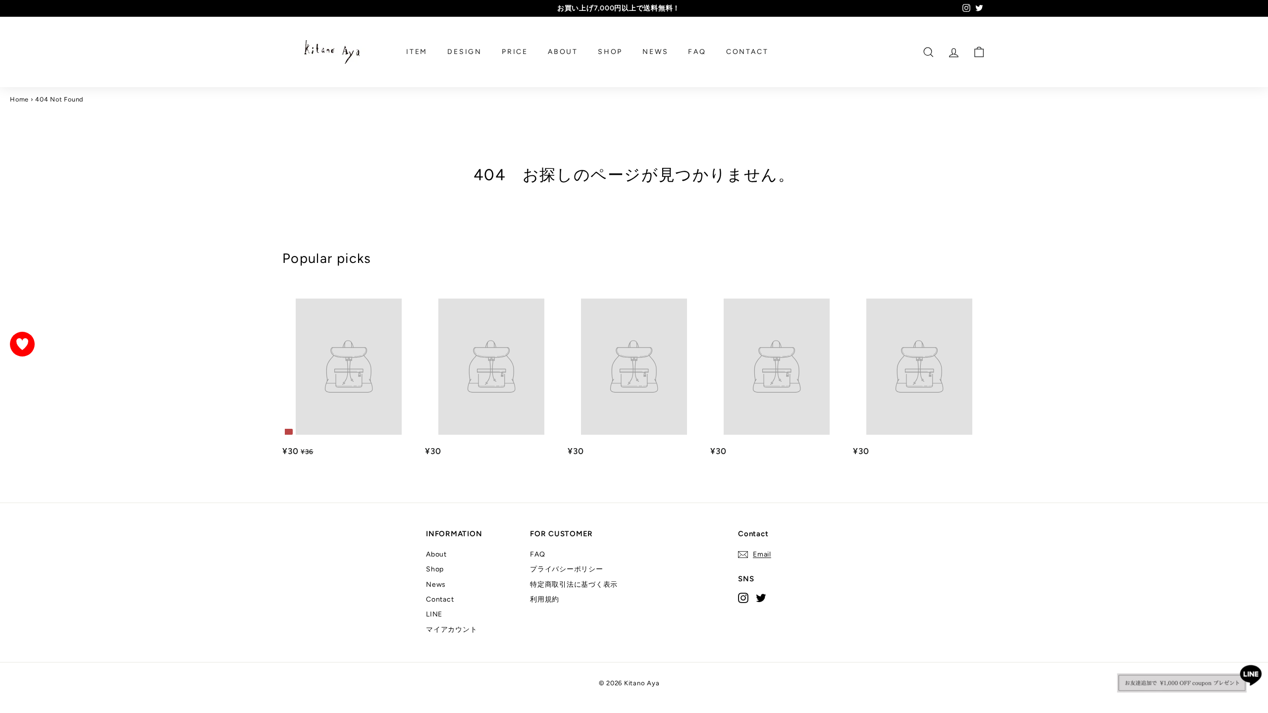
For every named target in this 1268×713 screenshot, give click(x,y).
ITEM (416, 52)
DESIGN (464, 52)
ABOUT (563, 52)
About (436, 554)
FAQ (697, 52)
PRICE (515, 52)
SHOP (610, 52)
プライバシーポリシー (566, 569)
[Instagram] (743, 597)
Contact (440, 599)
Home (19, 99)
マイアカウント (451, 629)
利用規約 (544, 599)
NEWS (655, 52)
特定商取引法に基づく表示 (574, 584)
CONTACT (747, 52)
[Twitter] (761, 597)
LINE (434, 614)
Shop (435, 569)
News (436, 584)
